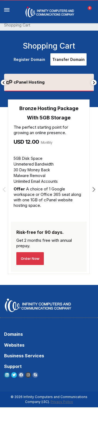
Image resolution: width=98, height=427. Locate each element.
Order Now (30, 258)
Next (94, 82)
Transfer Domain (68, 59)
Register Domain (29, 59)
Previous (3, 82)
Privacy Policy (62, 402)
